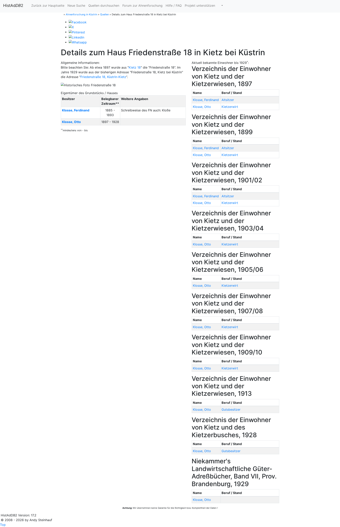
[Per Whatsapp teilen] (78, 42)
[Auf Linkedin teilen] (76, 37)
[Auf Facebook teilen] (78, 22)
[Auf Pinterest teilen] (77, 32)
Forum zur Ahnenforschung (142, 5)
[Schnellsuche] (221, 5)
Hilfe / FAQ (174, 5)
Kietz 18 (135, 67)
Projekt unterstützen (200, 5)
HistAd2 (13, 5)
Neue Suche (76, 5)
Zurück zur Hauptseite (47, 5)
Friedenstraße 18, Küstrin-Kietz (103, 77)
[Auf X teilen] (71, 27)
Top (3, 525)
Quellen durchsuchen (103, 5)
